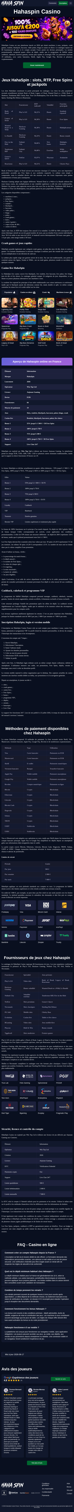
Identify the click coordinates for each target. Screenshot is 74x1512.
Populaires (8, 292)
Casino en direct (26, 292)
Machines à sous (62, 292)
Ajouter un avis (60, 1379)
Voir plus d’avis (37, 1463)
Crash (44, 292)
